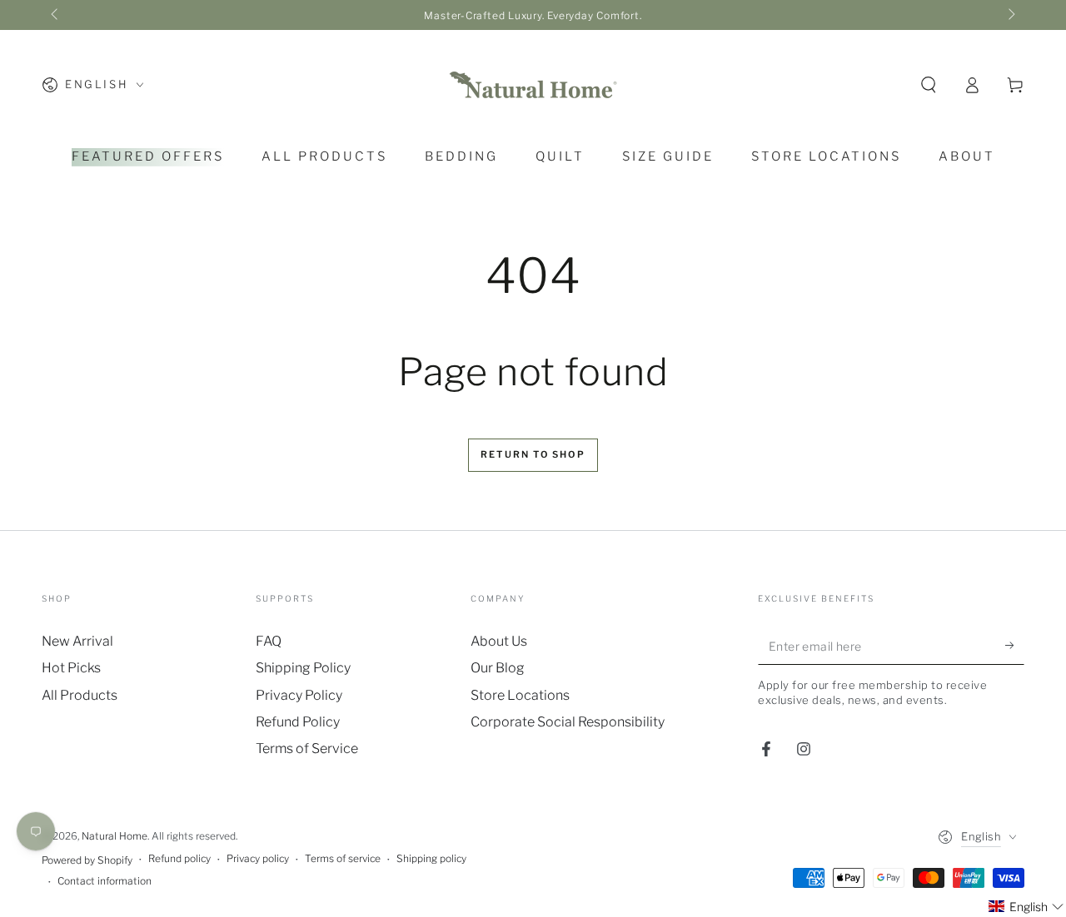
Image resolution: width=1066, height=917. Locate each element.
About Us (499, 641)
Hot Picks (71, 668)
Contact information (104, 881)
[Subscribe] (1014, 645)
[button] (928, 85)
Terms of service (343, 858)
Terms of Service (307, 748)
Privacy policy (258, 858)
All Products (79, 695)
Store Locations (520, 695)
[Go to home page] (533, 84)
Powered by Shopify (87, 860)
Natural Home (114, 836)
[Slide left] (56, 15)
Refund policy (179, 858)
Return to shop (533, 454)
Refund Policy (298, 722)
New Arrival (77, 641)
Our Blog (498, 668)
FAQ (268, 641)
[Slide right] (1010, 15)
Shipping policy (431, 858)
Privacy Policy (299, 695)
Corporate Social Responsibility (568, 722)
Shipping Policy (303, 668)
